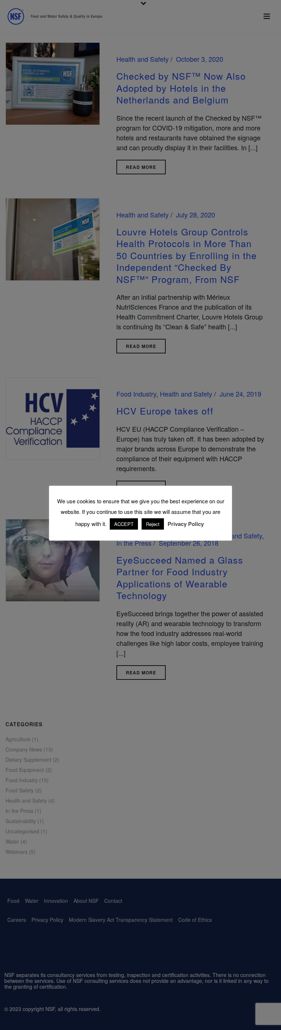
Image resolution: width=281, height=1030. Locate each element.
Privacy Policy (186, 524)
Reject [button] (153, 523)
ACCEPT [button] (124, 523)
